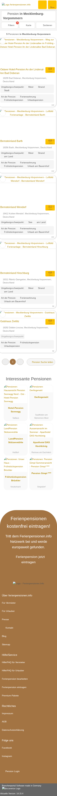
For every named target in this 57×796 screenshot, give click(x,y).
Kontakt (9, 627)
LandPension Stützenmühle (15, 440)
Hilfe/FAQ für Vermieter (13, 662)
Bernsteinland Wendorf (13, 207)
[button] (5, 362)
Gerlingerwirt (41, 397)
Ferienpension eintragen (14, 687)
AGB (4, 721)
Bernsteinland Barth (11, 141)
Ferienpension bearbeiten (15, 679)
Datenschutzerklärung (13, 730)
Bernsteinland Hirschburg (14, 273)
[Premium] (50, 379)
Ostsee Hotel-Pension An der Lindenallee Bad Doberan (22, 71)
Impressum (7, 713)
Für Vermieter (9, 603)
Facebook (7, 747)
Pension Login (12, 771)
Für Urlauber (8, 611)
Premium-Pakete (10, 695)
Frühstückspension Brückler (15, 479)
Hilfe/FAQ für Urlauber (13, 670)
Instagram (7, 756)
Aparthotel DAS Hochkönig (41, 444)
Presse (5, 619)
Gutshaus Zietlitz (9, 321)
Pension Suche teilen (42, 362)
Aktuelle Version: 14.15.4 (11, 793)
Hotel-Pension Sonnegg (15, 410)
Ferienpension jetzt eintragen (30, 559)
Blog (4, 636)
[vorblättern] (48, 52)
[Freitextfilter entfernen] (42, 4)
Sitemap (6, 644)
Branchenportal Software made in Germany (20, 787)
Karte (28, 25)
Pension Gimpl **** (41, 473)
